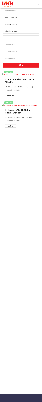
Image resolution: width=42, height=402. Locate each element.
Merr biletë (10, 95)
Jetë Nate (9, 72)
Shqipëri (17, 90)
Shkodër (10, 90)
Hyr (39, 4)
